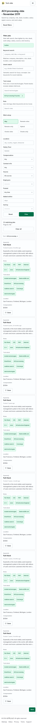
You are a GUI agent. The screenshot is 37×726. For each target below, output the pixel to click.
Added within (7, 196)
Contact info (7, 163)
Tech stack (7, 81)
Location (6, 139)
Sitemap (4, 722)
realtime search (9, 288)
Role (4, 101)
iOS (14, 264)
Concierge (20, 288)
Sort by (5, 205)
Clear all (19, 229)
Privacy (16, 722)
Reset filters (7, 25)
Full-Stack (7, 264)
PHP (19, 264)
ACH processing (18, 283)
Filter (26, 214)
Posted (5, 188)
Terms (23, 722)
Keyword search (8, 50)
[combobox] (18, 90)
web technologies (9, 293)
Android (26, 264)
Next (32, 709)
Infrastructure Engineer (23, 269)
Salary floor (7, 147)
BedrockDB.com (24, 278)
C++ (5, 269)
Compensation (8, 155)
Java (11, 269)
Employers (6, 180)
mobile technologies (10, 278)
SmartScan (7, 283)
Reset (11, 214)
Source (5, 172)
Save (9, 312)
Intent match (7, 64)
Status (10, 722)
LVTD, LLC (10, 718)
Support (28, 722)
